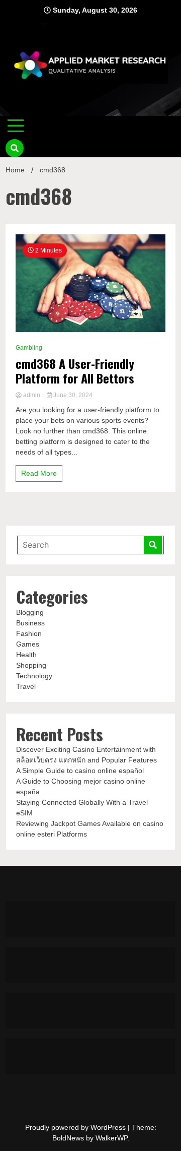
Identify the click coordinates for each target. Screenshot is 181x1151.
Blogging (30, 612)
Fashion (29, 633)
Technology (34, 676)
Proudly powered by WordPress (76, 1127)
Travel (26, 686)
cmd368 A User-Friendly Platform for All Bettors (75, 371)
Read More (39, 473)
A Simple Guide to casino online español (80, 770)
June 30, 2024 (72, 395)
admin (32, 395)
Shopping (31, 665)
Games (27, 644)
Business (30, 623)
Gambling (29, 347)
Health (26, 655)
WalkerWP (111, 1138)
